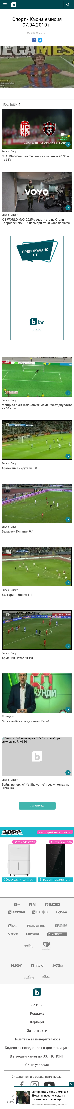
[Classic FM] (29, 976)
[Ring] (61, 912)
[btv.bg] (17, 904)
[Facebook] (22, 1083)
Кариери (37, 1022)
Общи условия (37, 1065)
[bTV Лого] (37, 992)
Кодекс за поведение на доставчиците (37, 1048)
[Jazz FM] (57, 965)
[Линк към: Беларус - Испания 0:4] (37, 514)
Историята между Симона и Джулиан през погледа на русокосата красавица (50, 1095)
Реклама (37, 1014)
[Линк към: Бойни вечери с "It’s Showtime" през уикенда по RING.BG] (37, 767)
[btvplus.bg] (12, 925)
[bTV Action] (16, 912)
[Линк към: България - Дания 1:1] (37, 577)
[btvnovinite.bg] (36, 925)
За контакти (37, 1031)
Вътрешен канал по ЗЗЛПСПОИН (37, 1056)
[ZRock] (46, 976)
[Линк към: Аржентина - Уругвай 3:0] (37, 451)
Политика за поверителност (37, 1039)
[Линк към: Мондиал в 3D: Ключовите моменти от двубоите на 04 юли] (37, 388)
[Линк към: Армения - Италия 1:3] (37, 641)
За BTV (37, 1005)
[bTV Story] (40, 912)
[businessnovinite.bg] (60, 925)
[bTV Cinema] (52, 904)
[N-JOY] (16, 965)
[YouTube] (50, 1083)
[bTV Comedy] (32, 904)
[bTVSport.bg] (56, 934)
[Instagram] (35, 1083)
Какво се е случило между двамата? (50, 1104)
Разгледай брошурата (54, 832)
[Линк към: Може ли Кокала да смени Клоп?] (37, 704)
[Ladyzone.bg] (32, 934)
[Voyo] (13, 934)
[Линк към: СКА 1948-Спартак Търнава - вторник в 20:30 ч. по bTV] (37, 140)
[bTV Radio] (37, 965)
